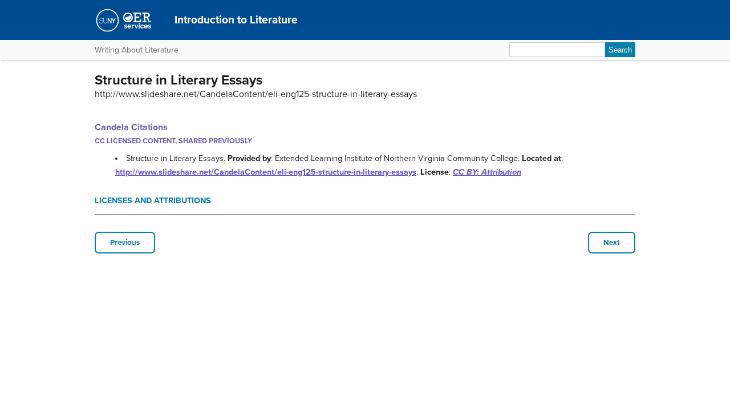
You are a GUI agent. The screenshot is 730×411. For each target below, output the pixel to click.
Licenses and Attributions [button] (153, 201)
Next (611, 242)
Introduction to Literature (236, 19)
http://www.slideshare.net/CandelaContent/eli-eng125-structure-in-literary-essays (265, 172)
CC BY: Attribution (487, 172)
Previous (125, 242)
